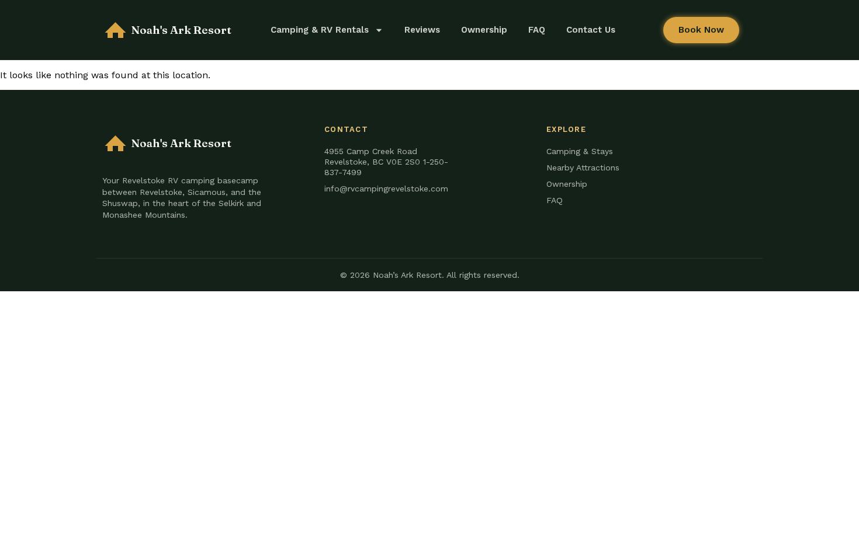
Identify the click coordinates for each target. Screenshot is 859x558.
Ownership (484, 30)
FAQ (536, 30)
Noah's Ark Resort (181, 30)
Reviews (422, 30)
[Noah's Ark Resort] (115, 30)
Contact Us (590, 30)
